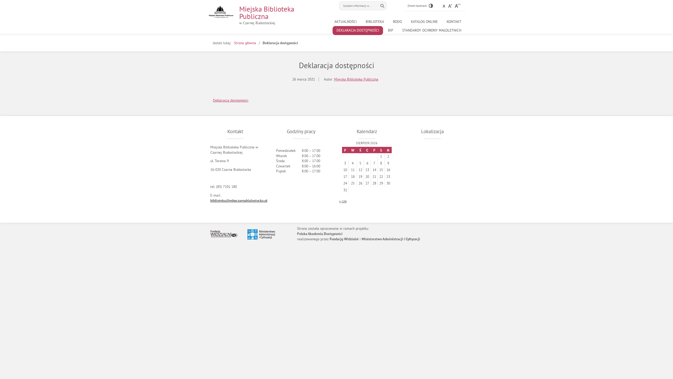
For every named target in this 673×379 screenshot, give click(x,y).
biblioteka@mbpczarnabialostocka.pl (238, 201)
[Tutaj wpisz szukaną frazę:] (358, 6)
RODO (397, 21)
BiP (390, 30)
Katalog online (424, 21)
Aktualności (345, 21)
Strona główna (245, 43)
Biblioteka (375, 21)
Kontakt (454, 21)
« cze (343, 201)
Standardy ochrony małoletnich (431, 30)
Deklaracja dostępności (357, 30)
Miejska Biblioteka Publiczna (266, 12)
